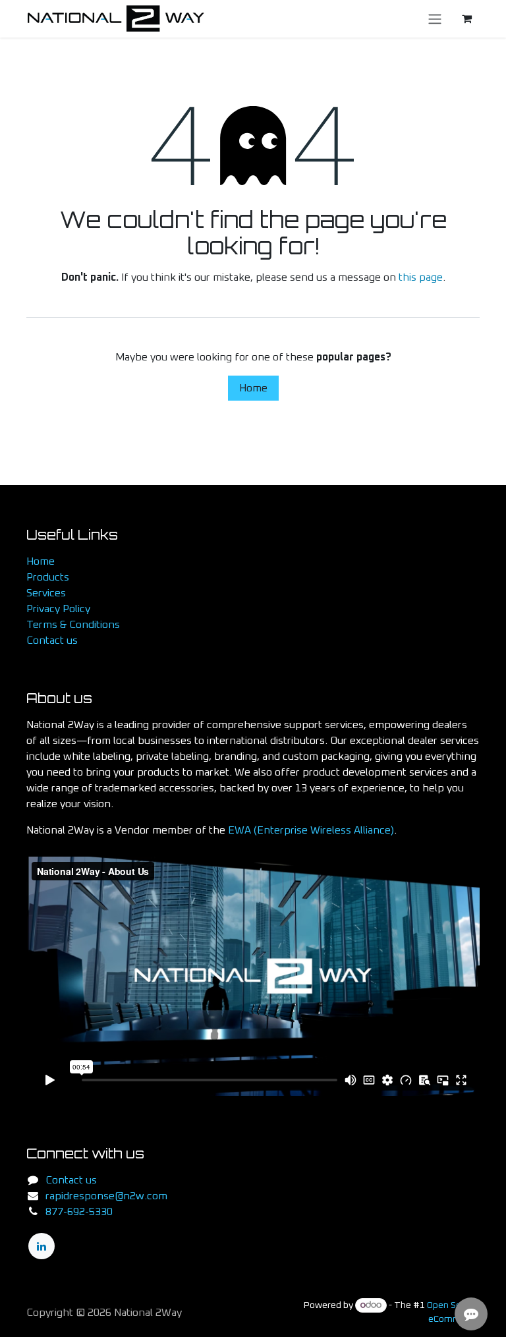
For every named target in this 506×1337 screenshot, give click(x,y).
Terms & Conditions (73, 624)
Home (253, 388)
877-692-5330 (79, 1212)
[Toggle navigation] (435, 18)
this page (421, 277)
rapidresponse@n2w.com (106, 1196)
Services (46, 593)
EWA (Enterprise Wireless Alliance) (311, 830)
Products (47, 577)
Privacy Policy (58, 609)
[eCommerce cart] (466, 18)
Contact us (52, 640)
